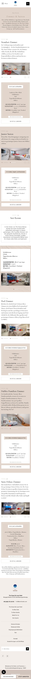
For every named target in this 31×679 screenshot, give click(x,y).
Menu (6, 3)
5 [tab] (15, 163)
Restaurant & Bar (15, 627)
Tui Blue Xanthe (15, 612)
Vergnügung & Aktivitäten (15, 630)
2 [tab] (12, 78)
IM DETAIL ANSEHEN (15, 121)
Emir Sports (15, 618)
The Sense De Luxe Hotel (15, 607)
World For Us (15, 615)
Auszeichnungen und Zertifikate (15, 641)
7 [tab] (18, 339)
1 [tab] (11, 78)
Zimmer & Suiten (15, 624)
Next (28, 77)
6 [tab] (17, 339)
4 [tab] (14, 163)
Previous (25, 77)
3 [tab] (13, 163)
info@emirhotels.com (21, 601)
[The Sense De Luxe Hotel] (15, 588)
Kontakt (15, 638)
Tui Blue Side (15, 609)
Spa (16, 632)
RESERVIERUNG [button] (8, 676)
